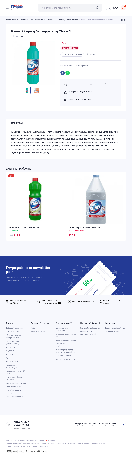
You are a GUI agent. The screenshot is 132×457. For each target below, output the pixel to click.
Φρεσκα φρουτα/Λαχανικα (16, 383)
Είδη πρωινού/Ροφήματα (15, 396)
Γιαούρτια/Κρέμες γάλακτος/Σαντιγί (13, 342)
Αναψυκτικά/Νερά (38, 331)
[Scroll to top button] (127, 446)
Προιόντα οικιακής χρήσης (66, 340)
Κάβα (33, 328)
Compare (92, 54)
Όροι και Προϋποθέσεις (66, 443)
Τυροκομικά (10, 347)
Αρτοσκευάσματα (12, 331)
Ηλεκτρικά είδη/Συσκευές (65, 359)
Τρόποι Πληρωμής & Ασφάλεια (18, 446)
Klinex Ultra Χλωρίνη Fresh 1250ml (24, 227)
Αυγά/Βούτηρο (12, 351)
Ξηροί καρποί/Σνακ (13, 387)
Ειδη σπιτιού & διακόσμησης (61, 344)
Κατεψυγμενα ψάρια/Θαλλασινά (14, 378)
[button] (72, 54)
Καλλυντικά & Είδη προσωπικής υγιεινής (88, 332)
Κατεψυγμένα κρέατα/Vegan (11, 366)
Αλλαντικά (10, 354)
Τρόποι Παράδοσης (99, 443)
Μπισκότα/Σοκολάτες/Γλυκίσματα (14, 391)
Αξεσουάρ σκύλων (112, 331)
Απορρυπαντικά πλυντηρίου (62, 329)
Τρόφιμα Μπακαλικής (14, 328)
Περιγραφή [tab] (17, 123)
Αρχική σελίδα (12, 20)
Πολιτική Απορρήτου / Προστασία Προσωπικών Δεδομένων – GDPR (31, 443)
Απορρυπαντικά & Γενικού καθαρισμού (37, 20)
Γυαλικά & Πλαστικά (63, 356)
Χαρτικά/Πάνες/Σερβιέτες (90, 328)
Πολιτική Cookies (83, 443)
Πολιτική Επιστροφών (40, 446)
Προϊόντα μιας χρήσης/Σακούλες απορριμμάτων (65, 350)
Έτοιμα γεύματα (12, 361)
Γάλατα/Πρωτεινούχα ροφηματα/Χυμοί (14, 336)
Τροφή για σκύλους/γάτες (115, 328)
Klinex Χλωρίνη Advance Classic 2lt (84, 227)
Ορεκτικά (9, 358)
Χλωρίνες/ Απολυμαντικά (67, 20)
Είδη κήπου (60, 363)
